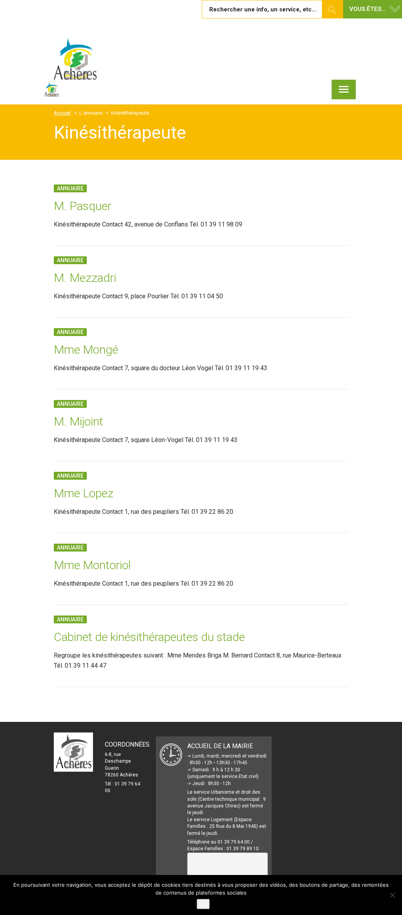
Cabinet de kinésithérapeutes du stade (149, 637)
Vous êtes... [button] (367, 9)
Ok (203, 904)
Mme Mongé (86, 349)
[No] (392, 895)
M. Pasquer (82, 206)
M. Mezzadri (85, 278)
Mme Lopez (83, 493)
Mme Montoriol (92, 565)
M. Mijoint (78, 421)
